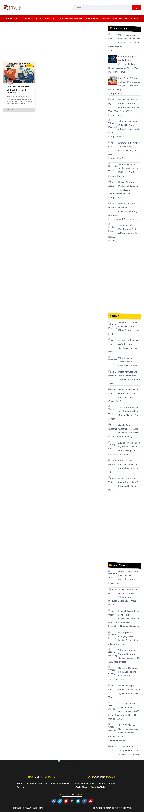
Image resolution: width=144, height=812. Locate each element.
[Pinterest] (90, 801)
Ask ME (20, 787)
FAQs (34, 808)
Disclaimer (100, 787)
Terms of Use (81, 784)
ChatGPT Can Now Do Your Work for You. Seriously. (18, 90)
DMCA (41, 808)
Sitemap (27, 808)
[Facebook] (53, 801)
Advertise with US (83, 787)
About (19, 784)
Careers (64, 784)
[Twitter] (59, 801)
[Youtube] (66, 801)
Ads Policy (111, 784)
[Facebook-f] (84, 801)
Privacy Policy (97, 784)
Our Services (31, 784)
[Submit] (136, 7)
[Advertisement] (54, 43)
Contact (16, 808)
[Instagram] (72, 801)
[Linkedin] (78, 801)
